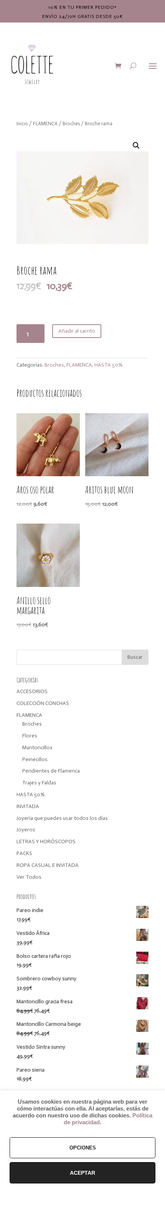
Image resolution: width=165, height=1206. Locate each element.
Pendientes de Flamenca (51, 771)
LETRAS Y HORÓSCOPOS (46, 841)
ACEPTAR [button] (82, 1173)
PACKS (24, 853)
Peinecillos (35, 759)
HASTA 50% (108, 365)
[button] (136, 145)
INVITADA (27, 806)
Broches (71, 123)
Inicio (22, 123)
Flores (29, 735)
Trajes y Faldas (39, 782)
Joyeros (25, 829)
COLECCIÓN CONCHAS (42, 703)
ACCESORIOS (32, 691)
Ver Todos (28, 877)
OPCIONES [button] (82, 1148)
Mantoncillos (37, 747)
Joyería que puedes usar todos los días (62, 818)
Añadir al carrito (76, 331)
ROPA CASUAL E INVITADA (47, 865)
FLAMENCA (45, 123)
